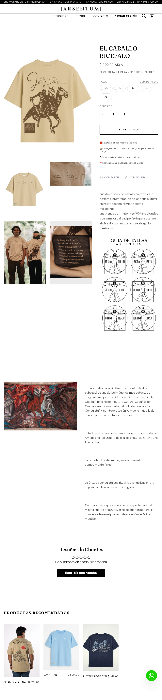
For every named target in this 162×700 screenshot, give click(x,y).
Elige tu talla (129, 129)
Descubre (61, 16)
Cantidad (106, 106)
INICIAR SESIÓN (126, 15)
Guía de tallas (149, 81)
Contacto (100, 16)
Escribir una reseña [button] (81, 573)
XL (106, 96)
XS (106, 88)
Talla (103, 81)
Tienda (81, 16)
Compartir (112, 177)
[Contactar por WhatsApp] (151, 675)
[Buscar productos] (143, 15)
